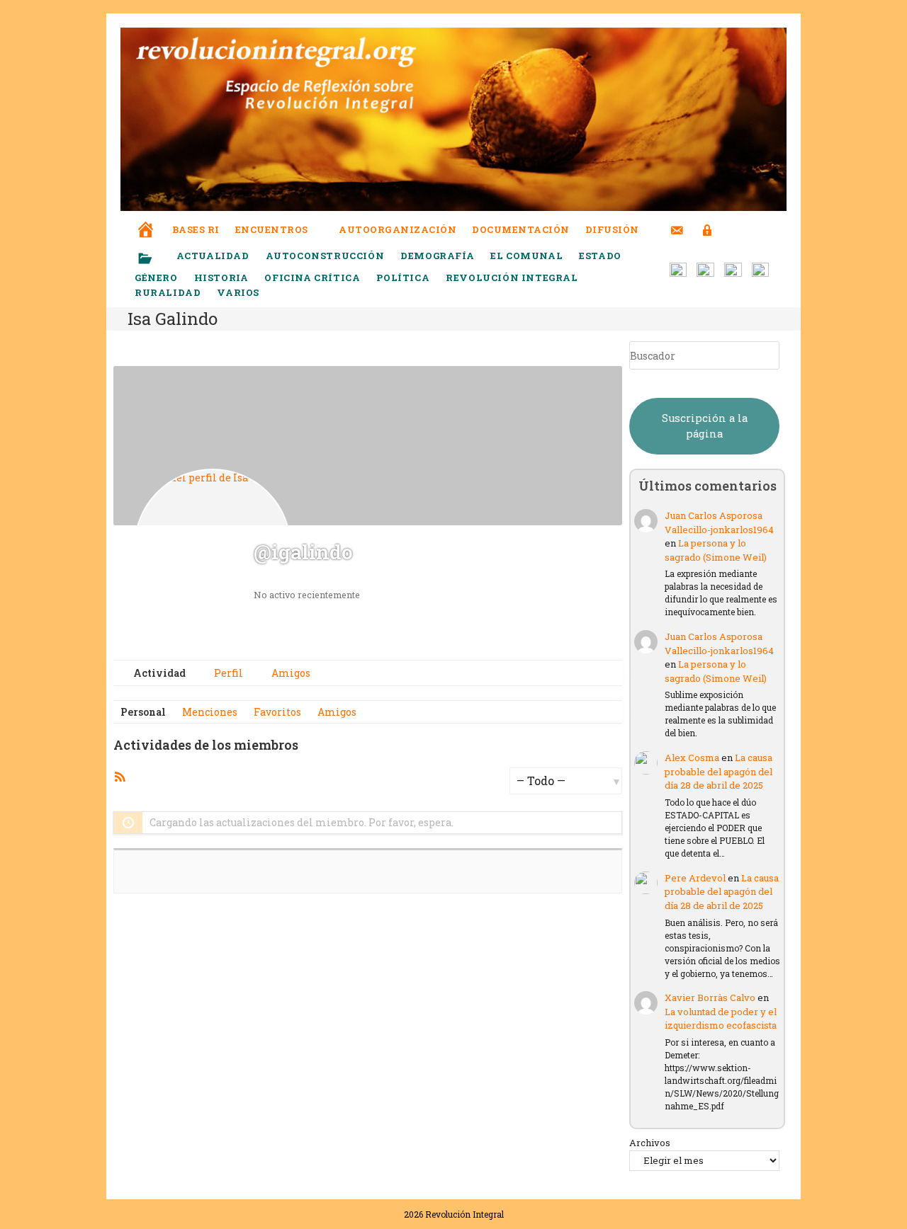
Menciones (209, 712)
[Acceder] (707, 221)
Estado (600, 255)
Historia (221, 277)
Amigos (289, 673)
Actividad (158, 673)
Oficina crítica (312, 277)
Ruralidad (168, 292)
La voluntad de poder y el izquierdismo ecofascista (721, 1018)
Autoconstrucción (325, 255)
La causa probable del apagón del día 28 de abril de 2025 (718, 771)
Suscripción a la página (705, 425)
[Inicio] (146, 219)
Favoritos (277, 712)
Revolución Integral (512, 277)
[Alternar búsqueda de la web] (733, 230)
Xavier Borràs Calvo (710, 997)
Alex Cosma (692, 757)
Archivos (649, 1142)
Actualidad (212, 255)
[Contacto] (677, 221)
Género (156, 277)
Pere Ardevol (695, 877)
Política (402, 277)
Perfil (227, 673)
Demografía (437, 255)
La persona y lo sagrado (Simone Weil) (716, 550)
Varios (239, 292)
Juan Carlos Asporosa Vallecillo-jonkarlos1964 (719, 522)
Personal (143, 712)
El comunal (526, 255)
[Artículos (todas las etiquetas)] (154, 259)
